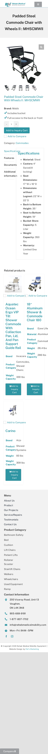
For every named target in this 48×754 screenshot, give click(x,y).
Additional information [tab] (9, 173)
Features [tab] (9, 158)
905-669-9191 (18, 613)
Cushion (8, 545)
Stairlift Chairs (12, 569)
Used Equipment (13, 584)
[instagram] (12, 636)
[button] (41, 47)
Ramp (7, 589)
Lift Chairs (9, 550)
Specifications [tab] (9, 151)
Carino (10, 431)
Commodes (22, 143)
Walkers (8, 574)
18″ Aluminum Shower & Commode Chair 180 (35, 312)
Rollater (8, 560)
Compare (8, 751)
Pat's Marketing (32, 649)
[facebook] (6, 636)
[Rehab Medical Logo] (15, 2)
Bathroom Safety (13, 535)
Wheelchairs (11, 579)
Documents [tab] (9, 164)
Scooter (8, 564)
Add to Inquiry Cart (17, 130)
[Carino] (13, 411)
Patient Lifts (11, 555)
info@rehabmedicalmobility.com (28, 624)
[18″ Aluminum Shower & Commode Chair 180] (35, 284)
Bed (6, 540)
